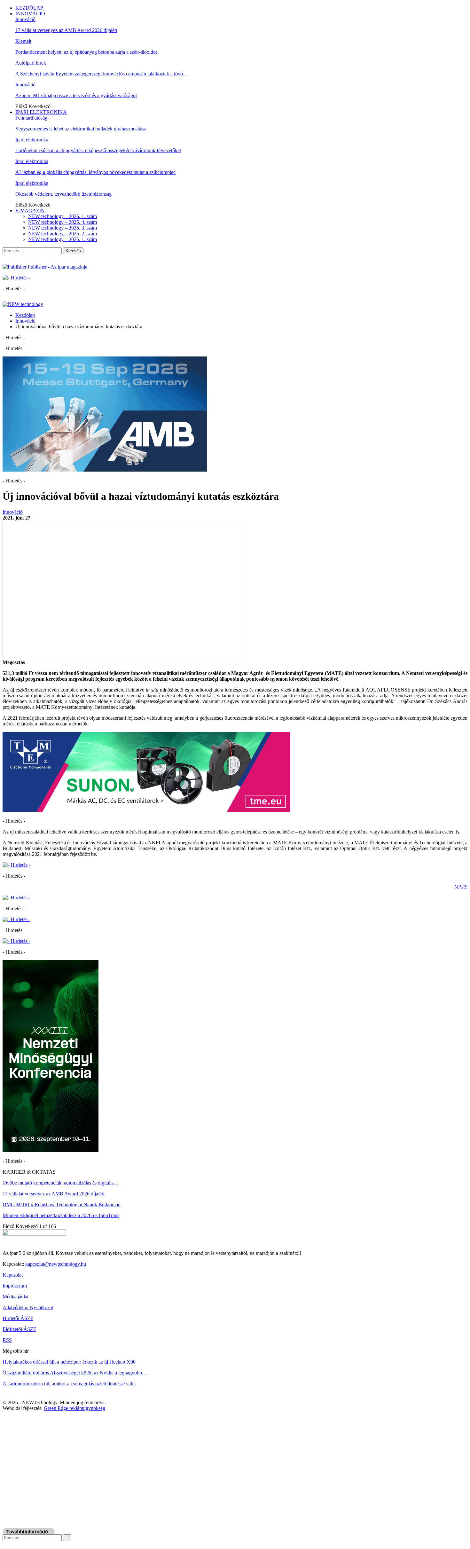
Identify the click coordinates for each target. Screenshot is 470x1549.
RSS (7, 1340)
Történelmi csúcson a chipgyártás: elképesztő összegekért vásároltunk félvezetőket (98, 150)
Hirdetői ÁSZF (18, 1318)
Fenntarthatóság (31, 118)
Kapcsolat (13, 1275)
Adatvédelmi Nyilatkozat (28, 1307)
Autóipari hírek (30, 63)
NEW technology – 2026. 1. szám (62, 216)
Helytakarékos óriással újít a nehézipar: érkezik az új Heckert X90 (69, 1362)
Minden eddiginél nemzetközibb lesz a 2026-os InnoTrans (61, 1215)
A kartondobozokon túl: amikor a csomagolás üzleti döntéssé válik (69, 1383)
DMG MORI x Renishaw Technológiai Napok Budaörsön (62, 1204)
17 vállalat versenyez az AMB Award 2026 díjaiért (66, 30)
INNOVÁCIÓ (30, 13)
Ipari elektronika (31, 139)
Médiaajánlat (15, 1296)
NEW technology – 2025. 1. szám (62, 239)
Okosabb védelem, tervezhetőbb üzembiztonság (63, 194)
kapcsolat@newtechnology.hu (55, 1264)
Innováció (25, 19)
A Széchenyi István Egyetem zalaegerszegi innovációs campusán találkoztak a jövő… (101, 73)
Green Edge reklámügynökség (74, 1408)
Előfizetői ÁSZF (19, 1329)
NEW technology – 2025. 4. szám (62, 222)
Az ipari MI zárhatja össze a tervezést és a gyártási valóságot (76, 95)
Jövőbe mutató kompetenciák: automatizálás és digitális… (61, 1182)
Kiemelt (23, 41)
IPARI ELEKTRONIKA (41, 112)
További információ (27, 1531)
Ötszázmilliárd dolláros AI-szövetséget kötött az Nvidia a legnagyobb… (75, 1372)
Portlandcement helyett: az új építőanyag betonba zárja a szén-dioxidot (86, 52)
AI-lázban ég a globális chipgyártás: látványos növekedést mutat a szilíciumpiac (95, 172)
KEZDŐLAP (29, 8)
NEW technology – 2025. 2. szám (62, 233)
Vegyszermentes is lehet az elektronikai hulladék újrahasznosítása (80, 128)
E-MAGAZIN (30, 210)
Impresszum (15, 1285)
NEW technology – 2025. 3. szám (62, 228)
